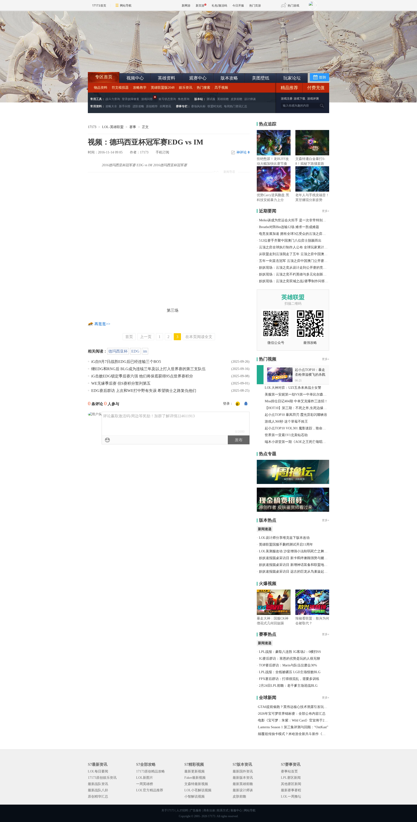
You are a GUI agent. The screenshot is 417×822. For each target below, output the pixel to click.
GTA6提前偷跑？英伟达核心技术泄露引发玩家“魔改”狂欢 (301, 707)
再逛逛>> (102, 324)
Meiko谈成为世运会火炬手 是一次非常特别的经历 (296, 220)
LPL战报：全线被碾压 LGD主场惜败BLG (289, 672)
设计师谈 (250, 99)
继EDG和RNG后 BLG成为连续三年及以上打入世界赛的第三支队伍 (148, 369)
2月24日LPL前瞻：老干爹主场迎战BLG (288, 685)
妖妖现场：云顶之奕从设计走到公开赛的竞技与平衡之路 (301, 267)
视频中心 (135, 78)
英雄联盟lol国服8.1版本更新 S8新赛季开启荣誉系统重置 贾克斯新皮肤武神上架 (125, 60)
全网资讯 (165, 106)
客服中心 (236, 810)
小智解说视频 (194, 796)
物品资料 (100, 87)
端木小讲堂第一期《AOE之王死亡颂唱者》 (297, 442)
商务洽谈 (209, 810)
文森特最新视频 (196, 784)
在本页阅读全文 (198, 337)
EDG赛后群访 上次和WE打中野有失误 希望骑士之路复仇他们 (143, 391)
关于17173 (167, 810)
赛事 (132, 127)
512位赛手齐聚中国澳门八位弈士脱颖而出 (290, 240)
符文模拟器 (120, 87)
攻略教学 (139, 87)
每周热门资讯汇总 (235, 106)
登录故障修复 (130, 99)
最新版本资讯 (243, 777)
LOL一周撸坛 (291, 796)
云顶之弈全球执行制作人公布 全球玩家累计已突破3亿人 (301, 247)
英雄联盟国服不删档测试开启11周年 (286, 544)
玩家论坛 (292, 78)
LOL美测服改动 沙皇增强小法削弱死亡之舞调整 (295, 551)
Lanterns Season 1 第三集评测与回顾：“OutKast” (293, 727)
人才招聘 (182, 810)
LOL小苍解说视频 (197, 790)
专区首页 (103, 76)
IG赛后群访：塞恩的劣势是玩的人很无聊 (289, 658)
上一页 (146, 337)
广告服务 (196, 810)
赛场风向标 (198, 106)
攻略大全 (111, 106)
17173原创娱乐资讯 (102, 777)
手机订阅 (162, 152)
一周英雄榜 (144, 784)
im (145, 351)
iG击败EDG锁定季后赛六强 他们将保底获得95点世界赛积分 (142, 376)
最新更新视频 (194, 771)
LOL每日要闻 (98, 771)
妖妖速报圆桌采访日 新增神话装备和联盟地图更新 (296, 565)
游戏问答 (147, 99)
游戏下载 (299, 98)
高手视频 (221, 87)
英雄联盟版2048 (162, 87)
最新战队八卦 (98, 790)
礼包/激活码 (219, 5)
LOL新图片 (144, 777)
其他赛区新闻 (291, 784)
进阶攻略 (138, 106)
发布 (239, 440)
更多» (325, 211)
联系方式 (223, 810)
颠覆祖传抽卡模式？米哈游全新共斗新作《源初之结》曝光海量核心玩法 (312, 734)
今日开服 (238, 5)
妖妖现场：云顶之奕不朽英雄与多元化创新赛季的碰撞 (299, 274)
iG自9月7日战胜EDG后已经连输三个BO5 (126, 362)
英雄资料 (166, 78)
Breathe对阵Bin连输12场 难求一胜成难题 (289, 227)
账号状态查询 (167, 99)
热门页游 (255, 5)
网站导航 (126, 5)
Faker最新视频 (195, 777)
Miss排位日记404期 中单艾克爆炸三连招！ (296, 401)
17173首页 (99, 5)
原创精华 (152, 106)
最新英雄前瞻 (243, 784)
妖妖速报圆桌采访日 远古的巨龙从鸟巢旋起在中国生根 (300, 571)
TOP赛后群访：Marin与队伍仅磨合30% (288, 665)
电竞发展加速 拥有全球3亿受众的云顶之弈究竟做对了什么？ (304, 234)
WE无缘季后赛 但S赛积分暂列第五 (121, 383)
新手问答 (125, 106)
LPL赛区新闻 (291, 777)
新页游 (200, 5)
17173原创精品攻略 (150, 771)
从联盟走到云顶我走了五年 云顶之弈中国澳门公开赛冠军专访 (305, 254)
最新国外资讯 (243, 771)
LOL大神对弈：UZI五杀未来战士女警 (293, 387)
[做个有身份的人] (237, 404)
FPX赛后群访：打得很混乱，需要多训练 (289, 679)
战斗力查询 (112, 99)
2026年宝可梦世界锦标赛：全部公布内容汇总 (292, 713)
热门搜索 (203, 87)
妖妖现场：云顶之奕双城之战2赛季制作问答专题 (295, 281)
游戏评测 (313, 98)
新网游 (186, 5)
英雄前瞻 (223, 99)
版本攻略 (229, 78)
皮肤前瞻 (236, 99)
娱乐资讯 (185, 87)
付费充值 (316, 87)
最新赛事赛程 (291, 790)
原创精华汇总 (98, 796)
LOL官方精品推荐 (149, 790)
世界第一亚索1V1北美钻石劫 (286, 435)
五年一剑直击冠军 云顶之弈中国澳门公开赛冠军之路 (298, 261)
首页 (129, 337)
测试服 (211, 99)
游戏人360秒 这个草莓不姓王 (286, 421)
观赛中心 (198, 78)
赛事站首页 (289, 771)
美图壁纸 (260, 78)
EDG (135, 351)
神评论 (243, 152)
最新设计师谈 (243, 790)
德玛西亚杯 (118, 351)
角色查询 (183, 99)
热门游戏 (293, 5)
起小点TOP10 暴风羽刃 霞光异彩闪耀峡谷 (296, 415)
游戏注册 (287, 98)
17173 (92, 127)
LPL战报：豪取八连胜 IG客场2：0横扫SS (290, 652)
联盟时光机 (215, 106)
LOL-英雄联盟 (113, 127)
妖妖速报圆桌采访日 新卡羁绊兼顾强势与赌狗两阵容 (298, 558)
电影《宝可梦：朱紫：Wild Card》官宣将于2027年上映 (299, 720)
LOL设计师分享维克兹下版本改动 (284, 538)
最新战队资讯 (98, 784)
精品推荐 (289, 87)
